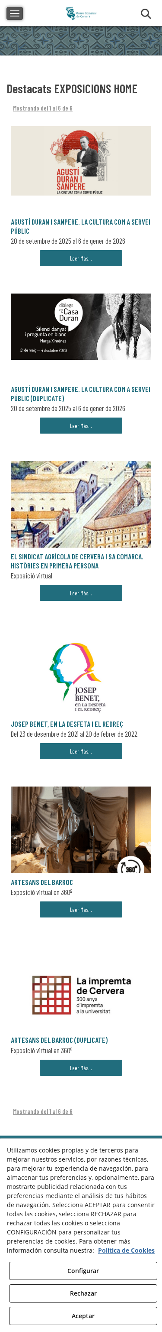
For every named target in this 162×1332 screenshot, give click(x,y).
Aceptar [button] (83, 1316)
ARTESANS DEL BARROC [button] (42, 882)
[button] (81, 161)
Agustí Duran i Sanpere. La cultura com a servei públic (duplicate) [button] (80, 393)
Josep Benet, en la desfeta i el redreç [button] (67, 723)
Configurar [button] (83, 1271)
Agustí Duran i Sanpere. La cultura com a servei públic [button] (80, 226)
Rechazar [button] (83, 1293)
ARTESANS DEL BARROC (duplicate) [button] (59, 1039)
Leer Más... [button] (81, 258)
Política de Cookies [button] (126, 1250)
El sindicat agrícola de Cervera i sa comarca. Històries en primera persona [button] (77, 561)
